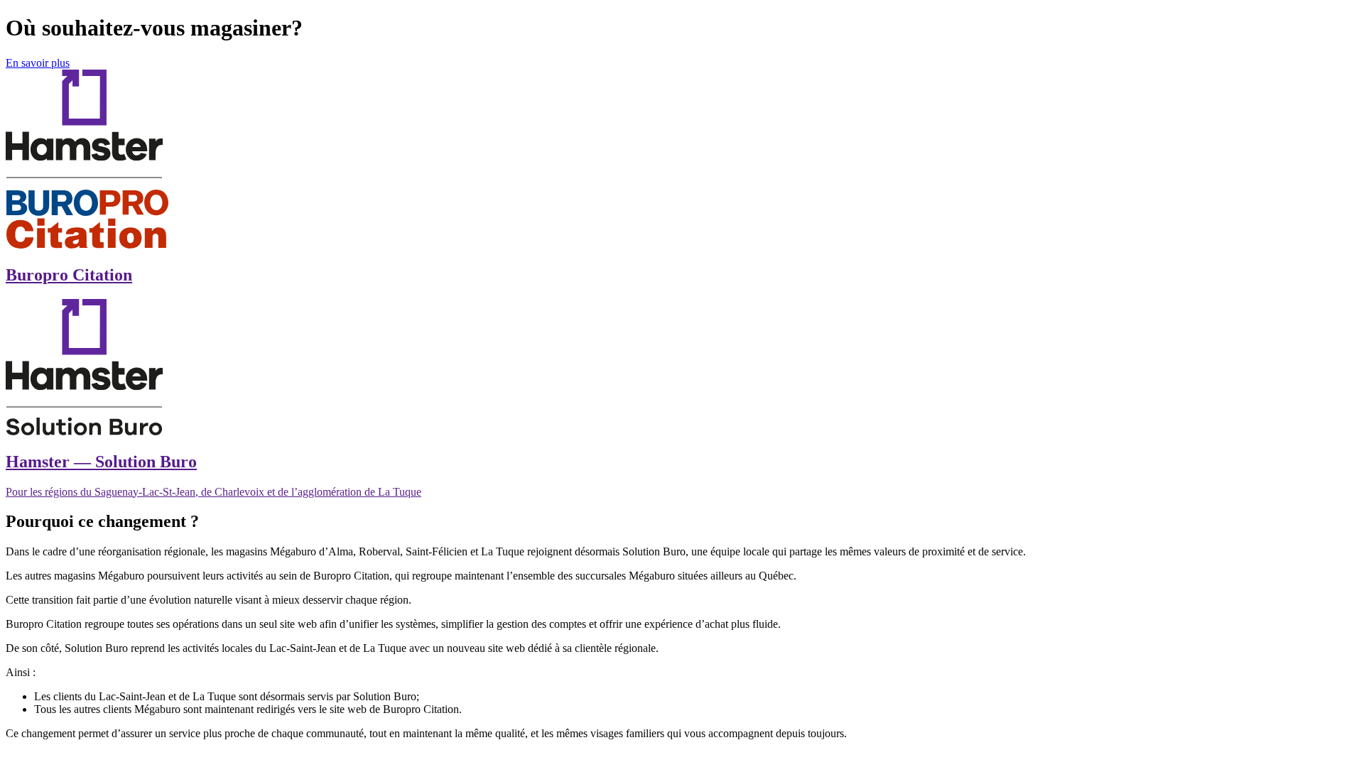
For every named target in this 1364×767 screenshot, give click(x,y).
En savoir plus (38, 63)
